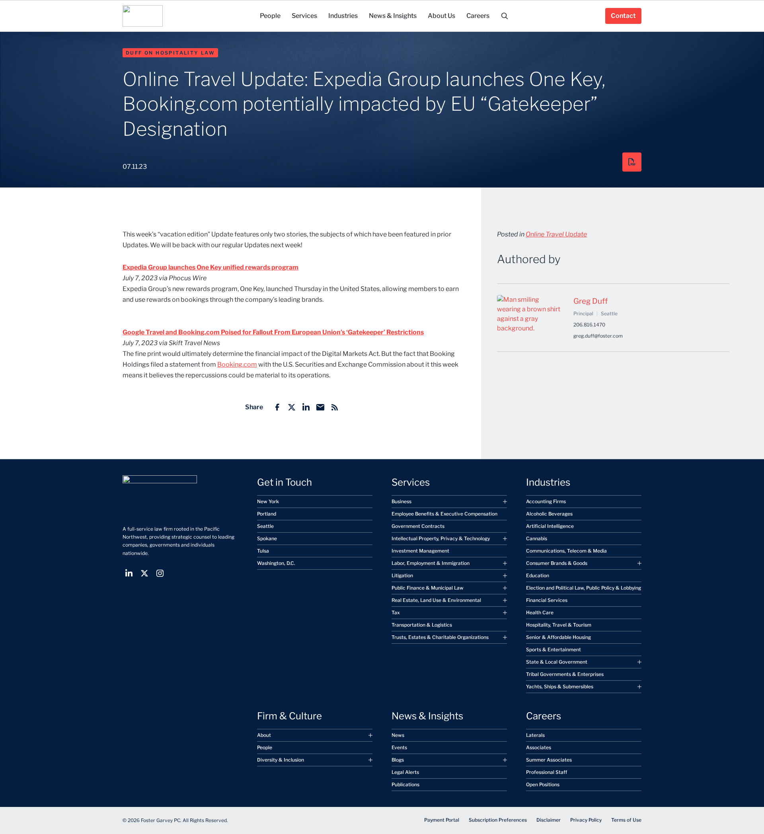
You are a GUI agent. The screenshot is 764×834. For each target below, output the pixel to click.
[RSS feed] (334, 407)
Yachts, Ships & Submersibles (559, 686)
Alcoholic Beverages (549, 514)
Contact (623, 16)
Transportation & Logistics (422, 625)
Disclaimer (548, 820)
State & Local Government (556, 662)
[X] (291, 407)
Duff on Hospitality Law (170, 53)
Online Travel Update (556, 234)
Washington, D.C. (276, 563)
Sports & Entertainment (553, 649)
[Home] (143, 16)
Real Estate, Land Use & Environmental (436, 600)
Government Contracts (418, 526)
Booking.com (237, 364)
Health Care (540, 612)
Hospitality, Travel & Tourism (558, 625)
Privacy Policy (586, 820)
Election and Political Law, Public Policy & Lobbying (583, 588)
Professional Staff (546, 772)
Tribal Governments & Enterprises (565, 674)
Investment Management (420, 551)
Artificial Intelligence (550, 526)
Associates (538, 747)
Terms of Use (626, 820)
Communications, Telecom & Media (566, 551)
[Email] (320, 407)
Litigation (402, 575)
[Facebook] (277, 407)
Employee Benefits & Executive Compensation (444, 514)
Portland (266, 514)
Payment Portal (441, 820)
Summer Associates (549, 760)
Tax (396, 612)
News (398, 735)
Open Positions (542, 784)
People (264, 747)
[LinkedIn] (306, 407)
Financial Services (546, 600)
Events (399, 747)
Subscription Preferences (498, 820)
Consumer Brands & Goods (556, 563)
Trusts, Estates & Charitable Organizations (440, 637)
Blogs (398, 760)
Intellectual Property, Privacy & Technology (441, 538)
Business (401, 501)
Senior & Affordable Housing (558, 637)
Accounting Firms (546, 501)
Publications (405, 784)
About (264, 735)
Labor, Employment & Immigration (431, 563)
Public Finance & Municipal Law (428, 588)
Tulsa (263, 551)
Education (537, 575)
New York (268, 501)
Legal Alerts (405, 772)
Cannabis (536, 538)
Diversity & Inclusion (280, 760)
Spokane (267, 538)
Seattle (265, 526)
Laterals (535, 735)
